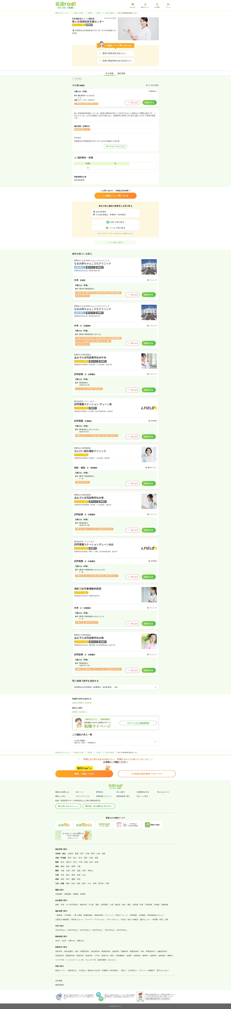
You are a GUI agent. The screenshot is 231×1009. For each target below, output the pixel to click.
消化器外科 (59, 955)
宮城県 (90, 13)
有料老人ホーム (77, 919)
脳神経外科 (70, 955)
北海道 (70, 853)
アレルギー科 (90, 960)
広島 (62, 875)
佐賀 (73, 883)
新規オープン (60, 970)
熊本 (84, 883)
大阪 (62, 870)
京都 (68, 870)
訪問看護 (104, 904)
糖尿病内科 (134, 951)
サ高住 (123, 919)
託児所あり (132, 970)
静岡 (73, 866)
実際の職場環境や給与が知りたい (117, 60)
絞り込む (78, 79)
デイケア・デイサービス (94, 919)
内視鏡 (156, 904)
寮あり (123, 970)
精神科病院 (98, 915)
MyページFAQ (142, 796)
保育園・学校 (138, 904)
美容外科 (58, 951)
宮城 (87, 853)
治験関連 (164, 904)
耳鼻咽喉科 (120, 955)
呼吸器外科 (150, 951)
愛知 (62, 866)
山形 (98, 853)
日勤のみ (71, 941)
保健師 (75, 894)
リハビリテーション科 (74, 960)
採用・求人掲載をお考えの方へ (100, 806)
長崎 (78, 883)
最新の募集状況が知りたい (114, 53)
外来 (62, 904)
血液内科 (115, 951)
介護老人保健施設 (62, 919)
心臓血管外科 (162, 951)
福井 (85, 858)
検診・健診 (126, 904)
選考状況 (99, 792)
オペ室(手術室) (72, 904)
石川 (80, 858)
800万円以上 (122, 930)
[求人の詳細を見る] (115, 278)
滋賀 (78, 870)
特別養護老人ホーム (155, 915)
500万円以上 (85, 930)
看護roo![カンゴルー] (62, 13)
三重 (78, 866)
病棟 (57, 904)
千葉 (80, 862)
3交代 (64, 941)
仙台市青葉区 (109, 13)
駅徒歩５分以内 (94, 970)
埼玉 (75, 862)
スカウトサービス (83, 796)
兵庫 (73, 870)
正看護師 (58, 894)
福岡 (67, 883)
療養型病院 (88, 915)
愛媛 (73, 879)
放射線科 (161, 955)
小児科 (97, 955)
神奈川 (68, 862)
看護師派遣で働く (123, 796)
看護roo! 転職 (78, 13)
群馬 (96, 862)
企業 (166, 919)
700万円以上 (110, 930)
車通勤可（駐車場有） (79, 712)
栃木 (91, 862)
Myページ (79, 792)
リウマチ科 (59, 960)
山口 (84, 875)
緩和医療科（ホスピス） (107, 960)
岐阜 (68, 866)
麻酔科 (170, 955)
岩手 (82, 853)
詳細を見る (149, 102)
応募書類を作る (143, 792)
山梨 (91, 858)
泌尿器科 (137, 955)
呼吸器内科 (84, 951)
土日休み (82, 970)
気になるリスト (163, 792)
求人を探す (120, 792)
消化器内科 (95, 951)
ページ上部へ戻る (114, 242)
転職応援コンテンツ (104, 796)
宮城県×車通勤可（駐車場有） (82, 703)
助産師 (82, 894)
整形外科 (80, 955)
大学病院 (67, 915)
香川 (68, 879)
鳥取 (73, 875)
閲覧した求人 (60, 796)
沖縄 (107, 883)
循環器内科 (106, 951)
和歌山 (90, 870)
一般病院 (58, 915)
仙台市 (98, 13)
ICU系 (91, 904)
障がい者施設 (133, 919)
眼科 (112, 955)
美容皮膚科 (68, 951)
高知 (78, 879)
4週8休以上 (72, 970)
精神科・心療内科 (150, 955)
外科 (142, 951)
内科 (76, 951)
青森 (76, 853)
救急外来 (83, 904)
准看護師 (67, 894)
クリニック (109, 915)
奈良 (84, 870)
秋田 (93, 853)
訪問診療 (148, 904)
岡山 (68, 875)
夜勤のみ (80, 941)
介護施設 (142, 915)
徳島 (62, 879)
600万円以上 (97, 930)
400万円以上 (73, 930)
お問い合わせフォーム (69, 806)
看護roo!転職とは (62, 792)
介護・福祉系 (115, 904)
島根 (78, 875)
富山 (75, 858)
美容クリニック (122, 915)
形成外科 (89, 955)
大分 (89, 883)
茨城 (86, 862)
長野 (96, 858)
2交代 (57, 941)
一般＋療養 (77, 915)
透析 (97, 904)
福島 (103, 853)
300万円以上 (60, 930)
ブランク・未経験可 (147, 970)
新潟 (69, 858)
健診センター (145, 919)
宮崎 (94, 883)
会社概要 (58, 981)
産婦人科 (105, 955)
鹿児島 (101, 883)
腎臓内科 (124, 951)
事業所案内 (59, 985)
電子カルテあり (163, 970)
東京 (62, 862)
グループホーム (112, 919)
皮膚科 (129, 955)
